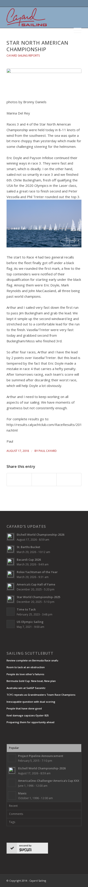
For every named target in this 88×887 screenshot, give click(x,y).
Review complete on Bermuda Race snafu (32, 660)
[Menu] (75, 30)
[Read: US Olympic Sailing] (11, 624)
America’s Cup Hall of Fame (36, 584)
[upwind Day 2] (44, 83)
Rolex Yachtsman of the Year (37, 572)
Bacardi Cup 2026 (29, 560)
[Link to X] (64, 880)
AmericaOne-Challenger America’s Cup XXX (48, 781)
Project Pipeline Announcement (40, 756)
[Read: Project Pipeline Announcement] (12, 758)
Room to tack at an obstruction (26, 667)
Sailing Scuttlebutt (30, 653)
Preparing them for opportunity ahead (30, 722)
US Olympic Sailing (30, 622)
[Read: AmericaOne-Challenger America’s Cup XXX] (12, 783)
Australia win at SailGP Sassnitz (26, 688)
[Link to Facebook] (71, 880)
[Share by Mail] (69, 479)
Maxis (22, 793)
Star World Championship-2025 (38, 597)
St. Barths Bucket (28, 547)
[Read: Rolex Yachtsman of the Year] (11, 574)
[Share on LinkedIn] (44, 479)
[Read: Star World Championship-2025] (11, 599)
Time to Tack (26, 609)
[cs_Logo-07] (36, 17)
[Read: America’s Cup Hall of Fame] (11, 587)
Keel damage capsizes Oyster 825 (28, 715)
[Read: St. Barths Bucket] (11, 549)
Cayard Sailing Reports (23, 55)
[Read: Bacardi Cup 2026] (11, 562)
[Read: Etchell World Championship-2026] (11, 537)
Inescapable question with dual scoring (31, 701)
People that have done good (24, 708)
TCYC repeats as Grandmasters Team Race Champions (41, 694)
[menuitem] (75, 28)
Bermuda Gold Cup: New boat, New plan (31, 681)
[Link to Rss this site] (78, 880)
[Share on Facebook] (19, 479)
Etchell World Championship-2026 (40, 535)
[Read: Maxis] (12, 795)
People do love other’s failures (25, 674)
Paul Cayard (48, 451)
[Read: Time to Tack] (11, 612)
